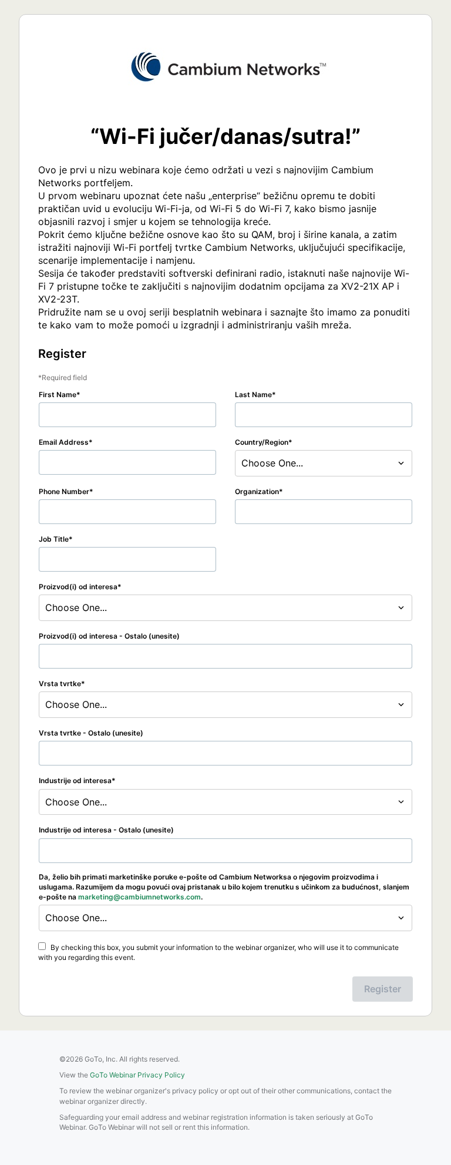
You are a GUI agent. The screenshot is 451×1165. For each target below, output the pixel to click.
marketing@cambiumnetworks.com (139, 896)
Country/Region (261, 442)
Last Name (253, 394)
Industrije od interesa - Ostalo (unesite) (106, 829)
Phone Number (64, 491)
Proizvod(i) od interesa (78, 586)
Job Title (54, 539)
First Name (57, 394)
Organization (257, 491)
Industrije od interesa (75, 780)
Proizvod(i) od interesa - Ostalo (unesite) (109, 636)
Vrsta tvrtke (60, 683)
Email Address (64, 442)
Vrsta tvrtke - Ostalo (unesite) (91, 732)
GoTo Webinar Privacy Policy (137, 1074)
